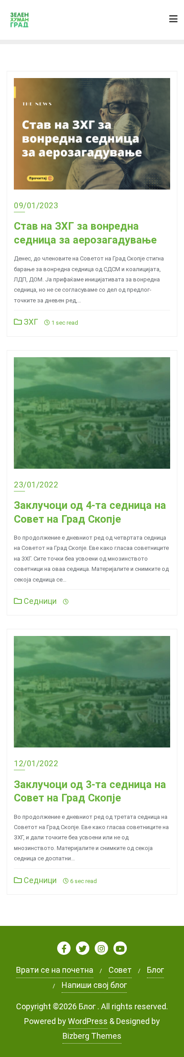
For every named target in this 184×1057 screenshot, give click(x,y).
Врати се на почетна (54, 969)
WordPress (88, 1021)
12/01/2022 (36, 763)
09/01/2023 (36, 205)
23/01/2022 (36, 484)
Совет (120, 969)
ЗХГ (30, 321)
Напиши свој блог (94, 985)
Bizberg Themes (92, 1035)
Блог (155, 969)
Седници (39, 601)
